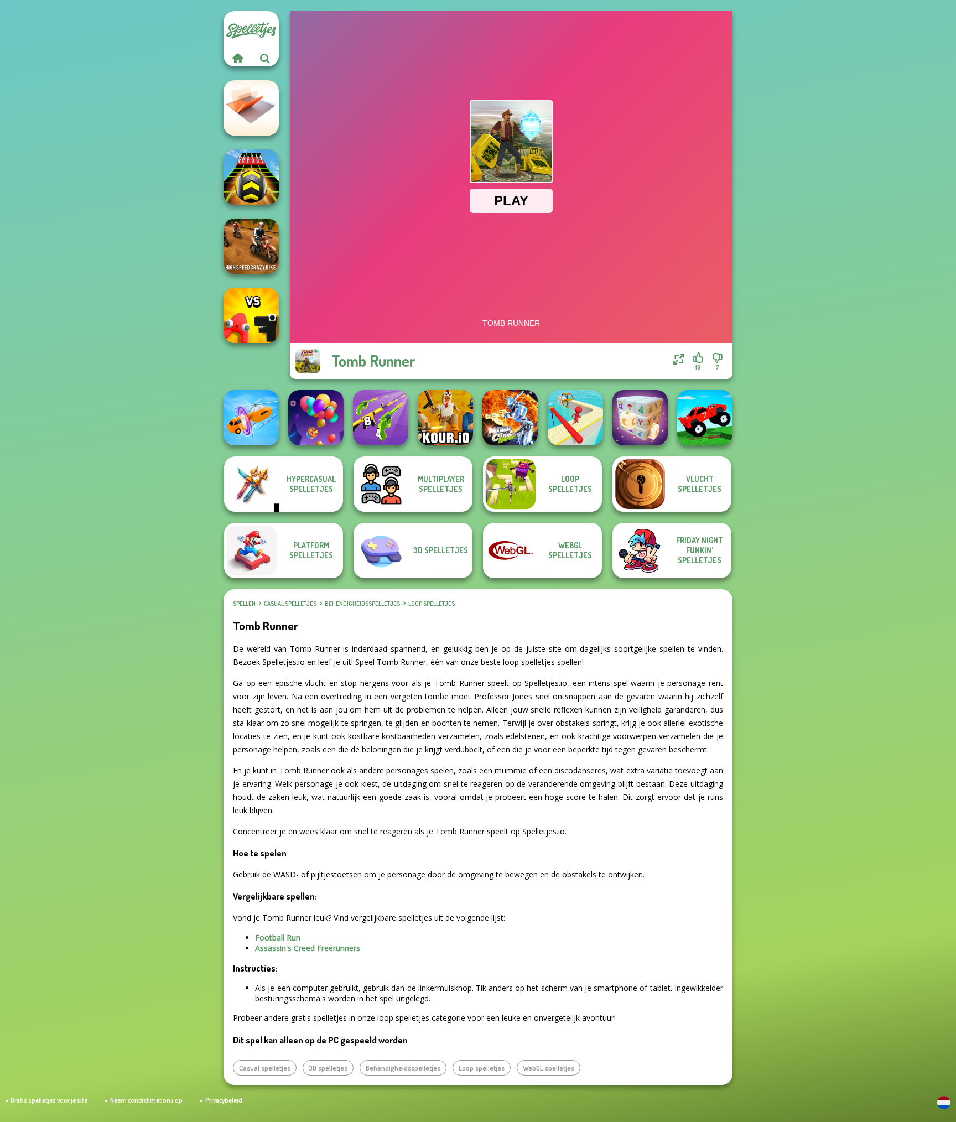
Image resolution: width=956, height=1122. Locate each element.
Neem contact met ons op (146, 1100)
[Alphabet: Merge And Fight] (251, 315)
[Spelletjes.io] (237, 58)
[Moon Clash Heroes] (510, 417)
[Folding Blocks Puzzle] (251, 108)
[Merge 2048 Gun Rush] (380, 417)
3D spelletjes (328, 1067)
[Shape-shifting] (251, 417)
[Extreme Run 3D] (251, 177)
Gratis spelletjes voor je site (49, 1100)
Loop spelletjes (431, 603)
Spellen (244, 603)
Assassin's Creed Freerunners (307, 948)
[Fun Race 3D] (575, 417)
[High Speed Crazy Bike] (251, 246)
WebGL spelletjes (548, 1067)
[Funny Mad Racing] (704, 417)
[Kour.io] (445, 417)
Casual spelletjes (290, 603)
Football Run (277, 937)
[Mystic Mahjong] (640, 417)
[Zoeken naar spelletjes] (265, 58)
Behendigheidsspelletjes (362, 603)
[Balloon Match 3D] (316, 417)
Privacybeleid (223, 1100)
